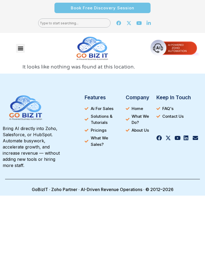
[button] (20, 48)
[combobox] (74, 23)
